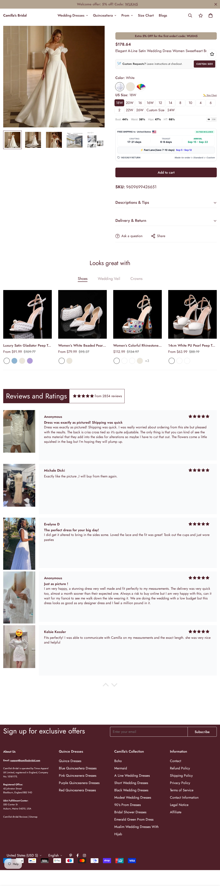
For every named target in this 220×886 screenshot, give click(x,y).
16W (150, 102)
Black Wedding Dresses (131, 790)
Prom (125, 15)
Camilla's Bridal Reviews (15, 816)
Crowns (136, 278)
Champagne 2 (132, 361)
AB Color (116, 361)
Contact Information (184, 797)
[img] (83, 396)
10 (190, 102)
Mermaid (120, 768)
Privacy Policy (180, 782)
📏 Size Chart (210, 95)
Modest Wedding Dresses (132, 797)
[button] (210, 15)
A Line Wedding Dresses (132, 775)
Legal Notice (179, 804)
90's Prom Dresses (127, 804)
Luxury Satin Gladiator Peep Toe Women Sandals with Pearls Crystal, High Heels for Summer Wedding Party (27, 345)
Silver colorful (124, 361)
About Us (9, 751)
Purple (30, 361)
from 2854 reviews (108, 396)
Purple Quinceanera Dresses (79, 782)
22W (129, 110)
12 (160, 102)
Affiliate (175, 812)
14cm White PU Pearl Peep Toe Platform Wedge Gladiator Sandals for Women (192, 345)
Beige (130, 86)
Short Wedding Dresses (131, 782)
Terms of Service (181, 790)
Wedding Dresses (71, 15)
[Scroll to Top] (212, 862)
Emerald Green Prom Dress (133, 819)
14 (170, 102)
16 (140, 102)
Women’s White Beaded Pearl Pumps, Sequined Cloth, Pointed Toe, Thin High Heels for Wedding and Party (81, 345)
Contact (175, 760)
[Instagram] (84, 855)
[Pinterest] (70, 855)
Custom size (155, 110)
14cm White (187, 361)
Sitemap (33, 816)
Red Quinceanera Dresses (77, 790)
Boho (118, 760)
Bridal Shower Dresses (130, 812)
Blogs (163, 15)
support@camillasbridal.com (25, 760)
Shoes (82, 278)
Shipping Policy (181, 775)
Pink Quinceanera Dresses (77, 775)
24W (171, 110)
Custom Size (204, 64)
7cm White (171, 361)
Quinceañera (103, 15)
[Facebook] (77, 855)
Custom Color (141, 86)
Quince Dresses (70, 760)
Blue (14, 361)
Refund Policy (180, 768)
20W (129, 102)
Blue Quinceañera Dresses (77, 768)
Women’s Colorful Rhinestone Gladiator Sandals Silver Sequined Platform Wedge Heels (136, 345)
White (119, 86)
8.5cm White (179, 361)
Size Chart (146, 15)
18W (119, 102)
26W (140, 110)
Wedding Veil (109, 278)
